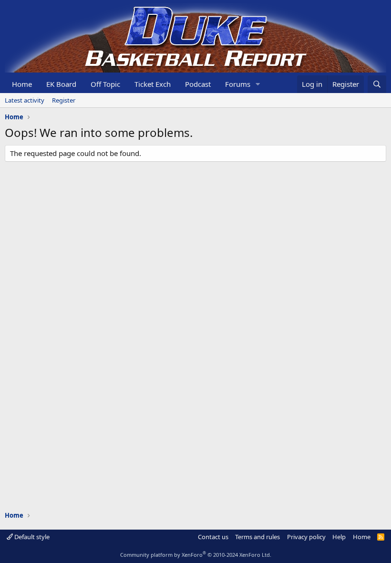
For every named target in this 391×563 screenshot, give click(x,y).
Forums (237, 84)
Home (22, 84)
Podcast (198, 84)
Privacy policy (306, 536)
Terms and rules (257, 536)
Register (63, 100)
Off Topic (105, 84)
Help (339, 536)
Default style (31, 536)
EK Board (61, 84)
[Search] (377, 84)
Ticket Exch (152, 84)
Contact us (213, 536)
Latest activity (24, 100)
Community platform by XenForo (195, 554)
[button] (258, 84)
